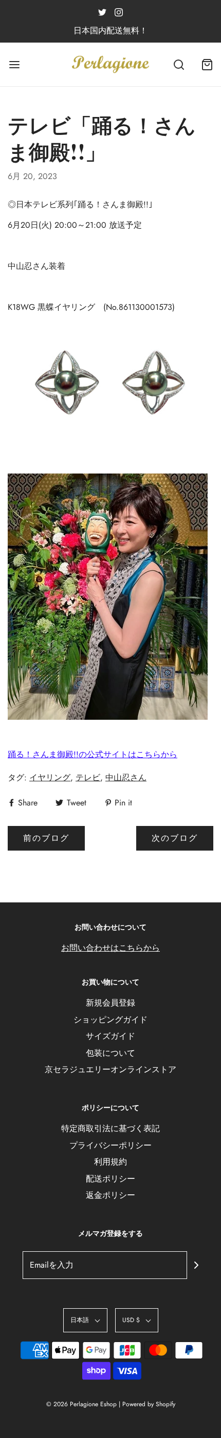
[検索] (178, 64)
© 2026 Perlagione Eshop (81, 1404)
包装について (110, 1053)
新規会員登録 (110, 1003)
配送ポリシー (110, 1179)
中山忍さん (125, 777)
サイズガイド (110, 1036)
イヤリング (49, 777)
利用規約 (110, 1162)
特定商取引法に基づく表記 (110, 1128)
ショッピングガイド (110, 1020)
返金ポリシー (110, 1195)
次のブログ (175, 838)
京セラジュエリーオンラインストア (110, 1069)
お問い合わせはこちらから (110, 948)
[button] (85, 1320)
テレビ (88, 777)
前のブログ (46, 838)
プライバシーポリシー (110, 1145)
